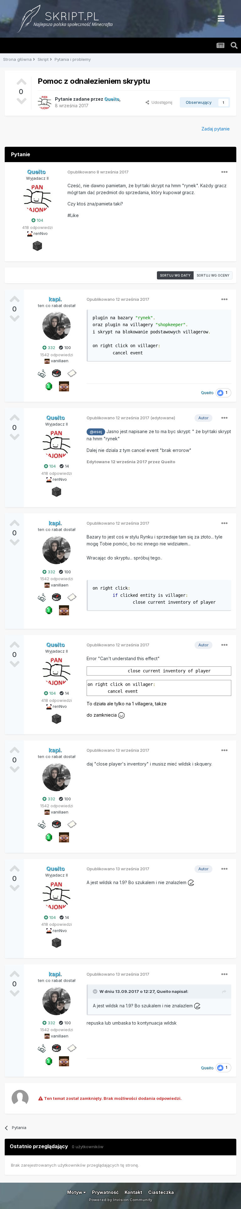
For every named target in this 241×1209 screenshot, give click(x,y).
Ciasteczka (161, 1192)
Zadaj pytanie (215, 128)
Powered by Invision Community (120, 1199)
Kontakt (133, 1192)
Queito (164, 991)
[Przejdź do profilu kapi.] (56, 326)
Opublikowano (98, 171)
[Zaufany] (64, 385)
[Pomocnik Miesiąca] (41, 372)
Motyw (75, 1192)
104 (39, 220)
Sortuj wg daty (175, 275)
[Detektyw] (56, 372)
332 (50, 347)
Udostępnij (160, 102)
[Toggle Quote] (96, 991)
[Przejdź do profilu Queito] (44, 102)
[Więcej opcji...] (224, 172)
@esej (96, 431)
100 (67, 347)
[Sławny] (49, 385)
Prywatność (105, 1192)
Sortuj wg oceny (213, 275)
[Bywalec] (37, 245)
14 (66, 466)
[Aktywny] (72, 372)
